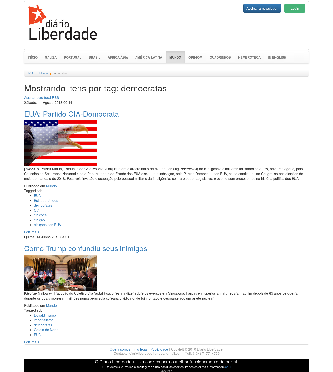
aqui (228, 367)
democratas (43, 205)
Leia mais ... (33, 232)
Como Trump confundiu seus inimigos (85, 248)
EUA (37, 195)
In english (277, 57)
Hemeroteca (249, 57)
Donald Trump (45, 315)
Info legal (140, 349)
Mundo (177, 57)
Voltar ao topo (318, 362)
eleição (39, 219)
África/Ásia (118, 57)
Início (33, 57)
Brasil (94, 57)
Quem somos (120, 349)
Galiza (51, 57)
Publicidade (159, 349)
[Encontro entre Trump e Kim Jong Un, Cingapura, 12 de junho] (60, 272)
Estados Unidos (46, 200)
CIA (36, 210)
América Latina (148, 57)
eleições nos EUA (47, 224)
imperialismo (43, 320)
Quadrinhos (220, 57)
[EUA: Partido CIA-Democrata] (60, 142)
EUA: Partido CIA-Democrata (71, 113)
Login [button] (295, 8)
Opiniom (195, 57)
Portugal (72, 57)
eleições (40, 215)
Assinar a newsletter (262, 8)
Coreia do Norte (46, 329)
